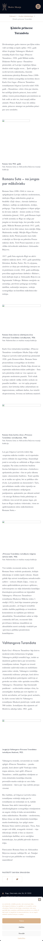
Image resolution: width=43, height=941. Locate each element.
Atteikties (21, 927)
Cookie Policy (21, 938)
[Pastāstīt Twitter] (17, 879)
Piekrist (21, 921)
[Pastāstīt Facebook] (7, 879)
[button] (39, 899)
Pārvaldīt (21, 933)
